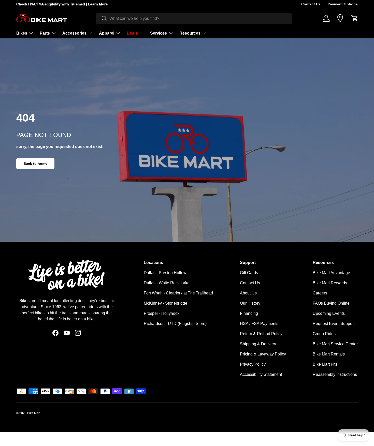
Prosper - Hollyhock (161, 313)
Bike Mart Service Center (335, 344)
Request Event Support (334, 323)
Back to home (35, 163)
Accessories (74, 33)
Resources (189, 33)
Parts (45, 33)
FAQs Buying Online (331, 303)
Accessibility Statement (261, 374)
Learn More (95, 4)
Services (158, 33)
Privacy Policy (253, 364)
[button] (354, 18)
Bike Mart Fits (325, 364)
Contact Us (311, 4)
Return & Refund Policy (261, 334)
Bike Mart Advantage (331, 273)
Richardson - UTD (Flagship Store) (175, 323)
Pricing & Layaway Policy (263, 354)
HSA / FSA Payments (259, 323)
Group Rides (324, 334)
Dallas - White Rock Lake (167, 283)
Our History (250, 303)
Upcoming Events (329, 313)
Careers (320, 293)
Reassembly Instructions (335, 374)
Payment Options (343, 4)
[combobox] (194, 18)
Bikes (21, 33)
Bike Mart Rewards (330, 283)
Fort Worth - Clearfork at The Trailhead (178, 293)
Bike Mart (33, 413)
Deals (132, 33)
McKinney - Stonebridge (165, 303)
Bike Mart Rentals (329, 354)
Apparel (106, 33)
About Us (248, 293)
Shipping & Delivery (258, 344)
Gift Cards (249, 273)
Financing (249, 313)
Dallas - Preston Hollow (165, 273)
